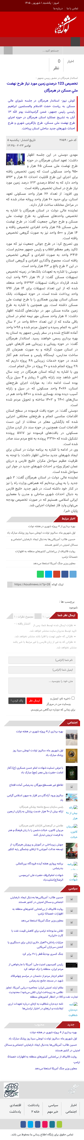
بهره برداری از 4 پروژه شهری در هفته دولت (51, 526)
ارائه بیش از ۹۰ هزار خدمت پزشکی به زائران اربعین (35, 811)
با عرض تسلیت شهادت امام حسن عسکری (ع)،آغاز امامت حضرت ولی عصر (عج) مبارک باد (35, 770)
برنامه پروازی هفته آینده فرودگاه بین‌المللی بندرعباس (39, 866)
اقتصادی (15, 1105)
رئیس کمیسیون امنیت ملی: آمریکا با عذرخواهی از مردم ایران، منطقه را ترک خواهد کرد (36, 966)
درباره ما (58, 8)
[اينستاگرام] (29, 40)
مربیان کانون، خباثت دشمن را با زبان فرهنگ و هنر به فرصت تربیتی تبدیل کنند (35, 832)
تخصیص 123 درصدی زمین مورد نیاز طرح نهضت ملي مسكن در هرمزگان (42, 87)
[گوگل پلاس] (56, 574)
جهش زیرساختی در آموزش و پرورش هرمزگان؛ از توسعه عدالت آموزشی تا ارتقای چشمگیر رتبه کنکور (35, 847)
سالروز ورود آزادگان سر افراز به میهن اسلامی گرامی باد (35, 797)
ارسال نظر (34, 701)
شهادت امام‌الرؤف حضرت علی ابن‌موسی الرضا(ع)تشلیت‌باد (41, 877)
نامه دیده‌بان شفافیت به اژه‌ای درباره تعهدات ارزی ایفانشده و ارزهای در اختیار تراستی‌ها (35, 1006)
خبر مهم (52, 1112)
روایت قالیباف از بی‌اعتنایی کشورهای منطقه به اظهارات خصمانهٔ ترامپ (37, 911)
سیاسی (73, 888)
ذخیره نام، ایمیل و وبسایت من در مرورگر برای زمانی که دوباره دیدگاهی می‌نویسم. (52, 704)
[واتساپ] (40, 574)
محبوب (39, 1024)
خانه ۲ (35, 1112)
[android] (59, 1124)
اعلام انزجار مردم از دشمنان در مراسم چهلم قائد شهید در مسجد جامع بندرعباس (36, 978)
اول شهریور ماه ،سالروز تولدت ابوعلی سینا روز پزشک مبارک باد (41, 533)
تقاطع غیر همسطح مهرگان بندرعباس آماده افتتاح (36, 785)
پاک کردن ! (17, 701)
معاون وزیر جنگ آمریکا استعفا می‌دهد (54, 563)
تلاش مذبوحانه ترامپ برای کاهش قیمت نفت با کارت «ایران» (37, 933)
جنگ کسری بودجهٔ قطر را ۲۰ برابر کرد (42, 954)
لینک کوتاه (57, 585)
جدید (70, 1024)
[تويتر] (23, 40)
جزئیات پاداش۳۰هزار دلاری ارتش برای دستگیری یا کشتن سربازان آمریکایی (35, 944)
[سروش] (11, 40)
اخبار (70, 61)
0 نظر (56, 65)
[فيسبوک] (35, 40)
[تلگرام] (73, 574)
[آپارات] (17, 40)
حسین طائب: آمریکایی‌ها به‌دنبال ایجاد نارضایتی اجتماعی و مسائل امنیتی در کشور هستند (36, 899)
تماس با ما (72, 8)
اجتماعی (72, 722)
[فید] (5, 40)
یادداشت (33, 1105)
